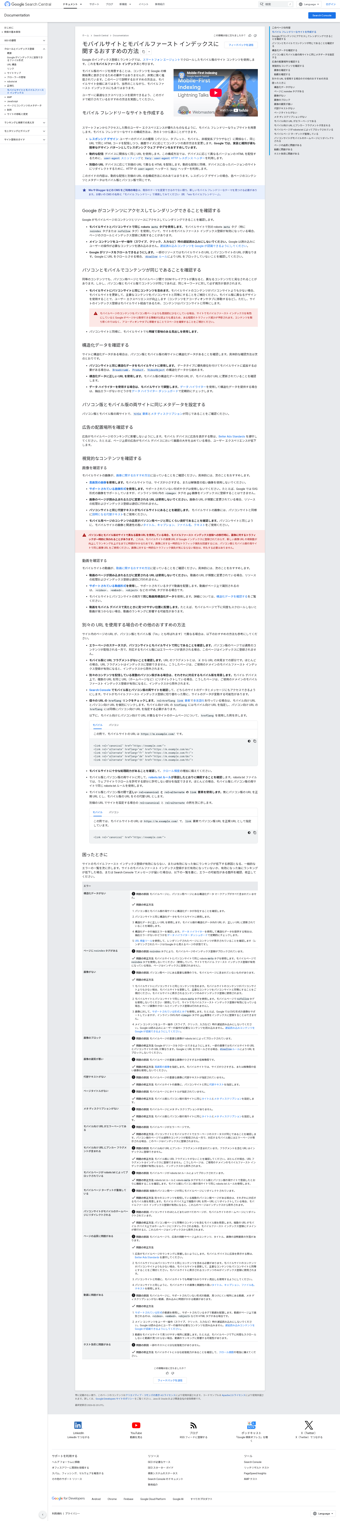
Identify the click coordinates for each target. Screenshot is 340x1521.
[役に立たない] (255, 35)
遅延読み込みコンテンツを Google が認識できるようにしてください (203, 246)
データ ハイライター (193, 387)
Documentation (17, 15)
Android (96, 1499)
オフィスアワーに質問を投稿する (70, 1467)
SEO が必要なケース (159, 1462)
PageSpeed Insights (255, 1473)
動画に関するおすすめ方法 (133, 568)
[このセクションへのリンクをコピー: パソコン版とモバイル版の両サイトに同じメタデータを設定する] (208, 405)
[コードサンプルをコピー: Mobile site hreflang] (255, 741)
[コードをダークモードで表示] (249, 741)
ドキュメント (70, 4)
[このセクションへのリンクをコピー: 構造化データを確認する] (132, 345)
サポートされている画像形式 (107, 489)
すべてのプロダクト (201, 1499)
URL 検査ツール (143, 940)
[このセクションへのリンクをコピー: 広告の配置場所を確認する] (136, 428)
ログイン (331, 4)
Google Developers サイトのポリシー (115, 1398)
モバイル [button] (98, 725)
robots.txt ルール (160, 777)
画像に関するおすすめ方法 (133, 475)
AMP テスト (250, 1479)
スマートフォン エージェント (161, 59)
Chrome (112, 1499)
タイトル (207, 1098)
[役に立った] (250, 35)
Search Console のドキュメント (165, 1479)
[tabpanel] (173, 749)
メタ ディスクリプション (167, 414)
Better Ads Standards (232, 436)
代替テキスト (216, 1084)
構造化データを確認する (232, 596)
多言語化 (199, 700)
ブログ (109, 4)
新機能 (123, 4)
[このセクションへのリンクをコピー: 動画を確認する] (110, 561)
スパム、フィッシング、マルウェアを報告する (78, 1473)
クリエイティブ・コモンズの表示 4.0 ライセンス (150, 1395)
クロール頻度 (171, 771)
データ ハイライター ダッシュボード (155, 391)
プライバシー (72, 1513)
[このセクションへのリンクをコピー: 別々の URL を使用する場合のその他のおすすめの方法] (188, 625)
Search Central (38, 4)
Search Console (322, 15)
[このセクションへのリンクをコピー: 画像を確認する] (110, 468)
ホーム (85, 35)
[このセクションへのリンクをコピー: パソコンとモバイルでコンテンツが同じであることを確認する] (204, 270)
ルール (156, 256)
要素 (141, 414)
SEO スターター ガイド (161, 1467)
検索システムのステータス (163, 1473)
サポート (94, 4)
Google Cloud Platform (153, 1499)
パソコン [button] (114, 725)
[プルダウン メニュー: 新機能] (131, 4)
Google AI (178, 1499)
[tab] (97, 725)
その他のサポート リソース (67, 1479)
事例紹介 (160, 4)
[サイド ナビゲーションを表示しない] (42, 1514)
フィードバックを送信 (241, 45)
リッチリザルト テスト (256, 1467)
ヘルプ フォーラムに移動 (66, 1462)
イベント (144, 4)
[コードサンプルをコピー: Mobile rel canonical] (255, 832)
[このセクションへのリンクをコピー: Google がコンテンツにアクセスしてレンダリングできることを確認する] (224, 211)
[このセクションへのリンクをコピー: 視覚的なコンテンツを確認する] (145, 459)
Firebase (128, 1499)
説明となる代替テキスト (107, 514)
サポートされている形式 (148, 1312)
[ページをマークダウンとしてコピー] (143, 52)
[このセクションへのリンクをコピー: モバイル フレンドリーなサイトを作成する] (85, 119)
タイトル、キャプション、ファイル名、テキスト (174, 525)
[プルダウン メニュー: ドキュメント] (82, 4)
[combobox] (276, 4)
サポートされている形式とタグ (169, 1011)
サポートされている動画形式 (107, 586)
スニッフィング (122, 158)
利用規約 (57, 1513)
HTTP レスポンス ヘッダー (175, 158)
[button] (23, 32)
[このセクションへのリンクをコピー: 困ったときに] (111, 855)
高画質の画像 (97, 482)
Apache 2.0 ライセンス (233, 1395)
